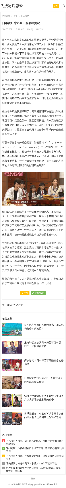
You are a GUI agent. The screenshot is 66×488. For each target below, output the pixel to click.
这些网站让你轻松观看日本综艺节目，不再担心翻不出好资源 (35, 450)
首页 (16, 16)
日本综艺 (25, 16)
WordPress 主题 (50, 484)
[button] (56, 6)
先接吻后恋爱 (12, 6)
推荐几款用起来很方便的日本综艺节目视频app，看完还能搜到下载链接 (34, 469)
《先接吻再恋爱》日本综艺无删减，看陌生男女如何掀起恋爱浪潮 (35, 442)
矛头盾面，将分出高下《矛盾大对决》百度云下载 (31, 463)
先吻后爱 (18, 305)
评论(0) (30, 29)
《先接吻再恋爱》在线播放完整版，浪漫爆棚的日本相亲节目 (35, 457)
